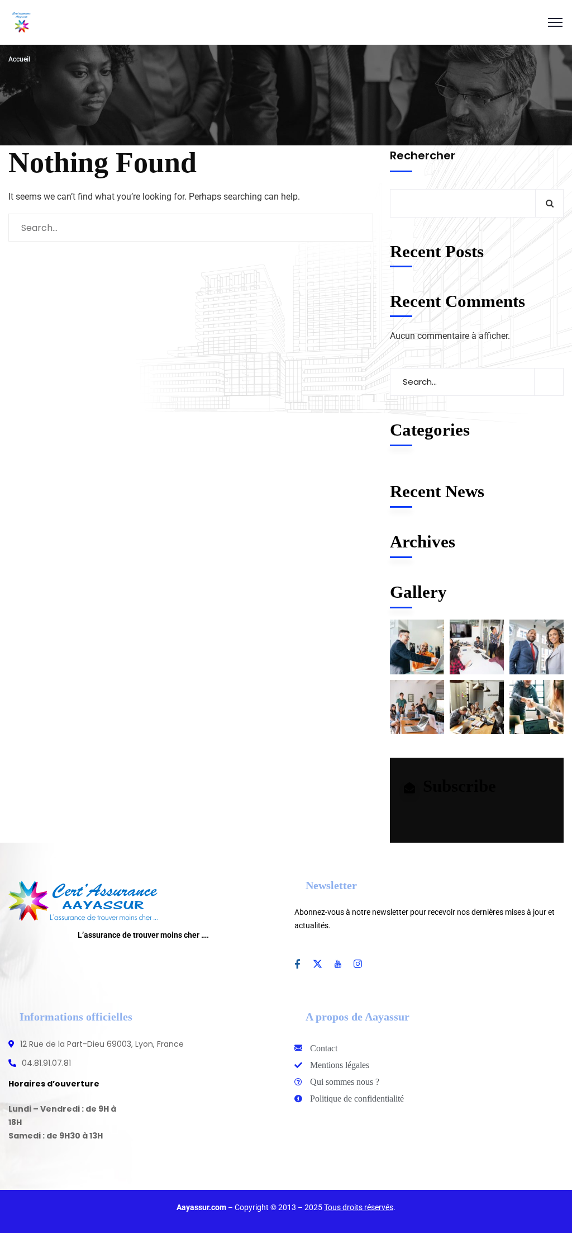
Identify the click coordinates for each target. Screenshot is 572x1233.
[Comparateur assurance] (21, 22)
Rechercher (422, 155)
